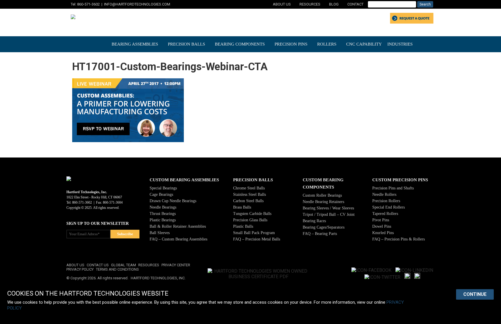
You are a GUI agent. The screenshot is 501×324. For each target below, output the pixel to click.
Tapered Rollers (385, 213)
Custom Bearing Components (323, 183)
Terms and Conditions (117, 269)
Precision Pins (291, 44)
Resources (309, 4)
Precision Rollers (386, 201)
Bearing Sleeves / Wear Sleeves (328, 208)
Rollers (326, 44)
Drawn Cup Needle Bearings (173, 201)
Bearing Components (240, 44)
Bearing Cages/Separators (323, 227)
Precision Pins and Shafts (393, 188)
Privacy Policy (80, 269)
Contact (355, 4)
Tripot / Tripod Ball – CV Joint (329, 214)
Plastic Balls (243, 226)
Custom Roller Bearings (322, 195)
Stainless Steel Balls (249, 194)
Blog (334, 4)
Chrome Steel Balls (249, 188)
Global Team (123, 265)
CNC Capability (364, 44)
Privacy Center (175, 265)
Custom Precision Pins (400, 180)
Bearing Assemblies (135, 44)
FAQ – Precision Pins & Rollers (398, 239)
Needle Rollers (384, 194)
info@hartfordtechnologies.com (137, 4)
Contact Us (98, 265)
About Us (282, 4)
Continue (475, 294)
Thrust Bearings (163, 213)
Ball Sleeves (160, 233)
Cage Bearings (161, 194)
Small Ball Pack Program (254, 233)
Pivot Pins (380, 220)
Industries (400, 44)
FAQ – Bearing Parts (320, 233)
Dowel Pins (381, 226)
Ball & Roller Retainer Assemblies (178, 226)
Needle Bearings (163, 207)
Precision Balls (186, 44)
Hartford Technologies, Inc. (158, 278)
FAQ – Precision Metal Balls (256, 239)
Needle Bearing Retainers (323, 202)
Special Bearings (163, 188)
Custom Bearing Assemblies (184, 180)
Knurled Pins (383, 233)
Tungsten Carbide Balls (252, 213)
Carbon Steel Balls (248, 201)
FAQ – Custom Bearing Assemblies (178, 239)
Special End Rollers (388, 207)
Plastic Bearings (163, 220)
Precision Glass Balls (250, 220)
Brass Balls (242, 207)
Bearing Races (314, 221)
